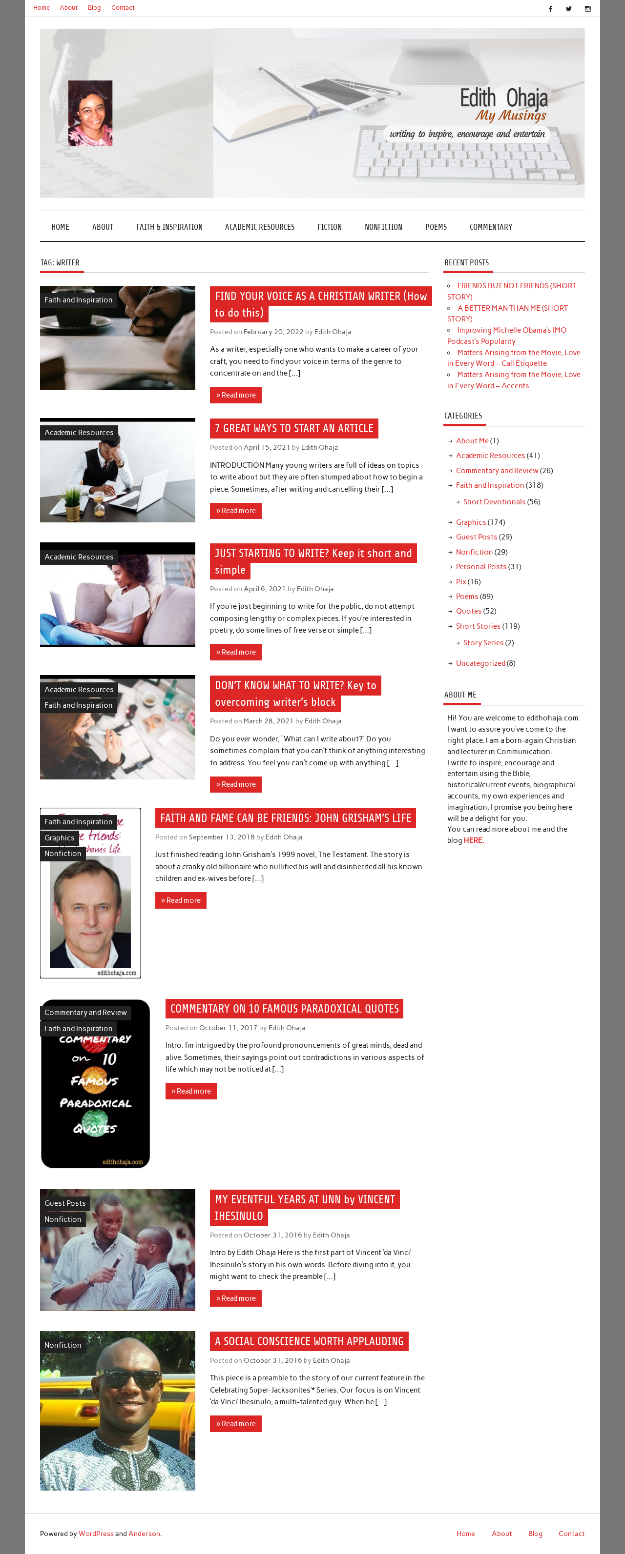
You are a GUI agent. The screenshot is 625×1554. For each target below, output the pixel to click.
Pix (461, 582)
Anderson (144, 1533)
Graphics (59, 838)
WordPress (96, 1533)
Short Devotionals (494, 502)
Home (41, 7)
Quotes (469, 611)
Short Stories (478, 626)
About (69, 7)
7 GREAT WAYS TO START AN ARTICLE (294, 428)
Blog (94, 7)
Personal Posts (481, 566)
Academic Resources (259, 227)
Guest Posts (65, 1203)
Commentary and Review (85, 1012)
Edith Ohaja (333, 331)
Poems (436, 227)
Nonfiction (383, 227)
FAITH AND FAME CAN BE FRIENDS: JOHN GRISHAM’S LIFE (286, 818)
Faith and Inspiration (78, 300)
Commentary (491, 227)
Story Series (483, 642)
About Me (472, 441)
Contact (123, 7)
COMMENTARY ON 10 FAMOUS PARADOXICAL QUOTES (284, 1008)
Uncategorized (480, 663)
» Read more (236, 395)
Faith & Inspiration (169, 227)
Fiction (329, 227)
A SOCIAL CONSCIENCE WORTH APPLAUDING (309, 1341)
